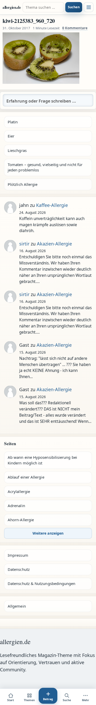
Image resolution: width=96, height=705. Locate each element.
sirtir (24, 244)
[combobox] (44, 7)
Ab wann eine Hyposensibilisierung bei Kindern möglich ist (42, 460)
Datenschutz (19, 569)
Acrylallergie (19, 491)
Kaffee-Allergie (52, 205)
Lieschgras (17, 150)
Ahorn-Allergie (21, 519)
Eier (11, 136)
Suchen (74, 7)
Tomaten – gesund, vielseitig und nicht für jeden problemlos (45, 167)
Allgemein (17, 606)
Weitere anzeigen (48, 533)
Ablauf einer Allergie (26, 477)
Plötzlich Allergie (22, 184)
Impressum (18, 555)
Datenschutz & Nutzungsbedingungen (41, 583)
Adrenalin (16, 505)
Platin (13, 121)
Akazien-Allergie (54, 244)
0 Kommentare (75, 28)
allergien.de (12, 7)
